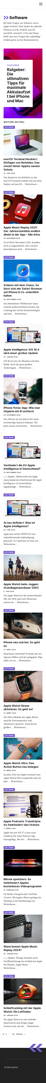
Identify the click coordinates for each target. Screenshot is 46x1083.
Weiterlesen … (32, 184)
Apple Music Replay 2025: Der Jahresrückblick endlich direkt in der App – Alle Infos (22, 231)
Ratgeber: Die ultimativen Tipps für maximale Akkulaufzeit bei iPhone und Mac (18, 85)
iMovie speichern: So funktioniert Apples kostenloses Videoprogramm (23, 883)
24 (13, 1034)
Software (9, 127)
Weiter (21, 1034)
